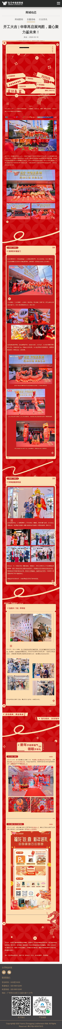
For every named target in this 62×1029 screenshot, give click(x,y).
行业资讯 (43, 19)
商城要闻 (19, 19)
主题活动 (31, 19)
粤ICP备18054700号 (35, 1026)
